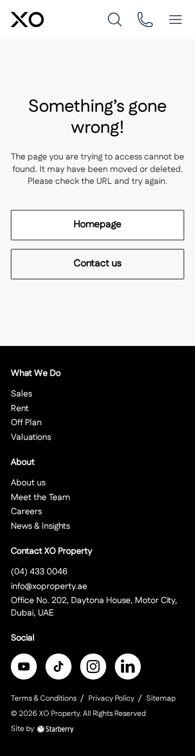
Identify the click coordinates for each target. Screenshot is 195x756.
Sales (21, 394)
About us (28, 483)
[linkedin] (128, 667)
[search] (114, 19)
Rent (20, 408)
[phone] (145, 19)
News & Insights (40, 526)
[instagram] (93, 667)
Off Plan (26, 423)
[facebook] (24, 667)
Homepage (97, 224)
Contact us (97, 264)
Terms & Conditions (43, 698)
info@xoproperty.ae (49, 586)
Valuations (31, 437)
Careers (26, 511)
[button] (175, 19)
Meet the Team (40, 497)
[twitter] (59, 667)
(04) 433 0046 (39, 572)
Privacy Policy (111, 698)
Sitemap (161, 698)
